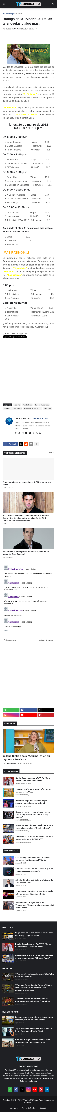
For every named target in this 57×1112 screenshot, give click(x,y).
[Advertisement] (30, 36)
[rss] (37, 433)
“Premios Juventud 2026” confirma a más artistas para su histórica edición (34, 892)
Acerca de (14, 1108)
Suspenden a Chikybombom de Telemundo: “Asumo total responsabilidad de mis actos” (35, 905)
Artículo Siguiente (46, 640)
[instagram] (22, 433)
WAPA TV (47, 408)
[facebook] (16, 433)
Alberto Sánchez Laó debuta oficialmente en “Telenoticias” (34, 881)
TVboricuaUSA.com (30, 1100)
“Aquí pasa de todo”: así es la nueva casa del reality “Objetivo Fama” (34, 934)
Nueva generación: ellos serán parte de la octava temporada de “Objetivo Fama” (34, 826)
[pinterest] (30, 433)
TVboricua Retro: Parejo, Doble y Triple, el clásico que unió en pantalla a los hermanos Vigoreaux (34, 987)
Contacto (43, 1108)
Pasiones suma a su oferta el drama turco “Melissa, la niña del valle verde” (34, 1018)
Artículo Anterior (10, 640)
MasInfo (19, 14)
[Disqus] (28, 597)
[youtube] (26, 433)
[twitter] (19, 433)
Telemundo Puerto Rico (12, 408)
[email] (40, 433)
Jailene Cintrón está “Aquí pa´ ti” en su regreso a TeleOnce (26, 758)
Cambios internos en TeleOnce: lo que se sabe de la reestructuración (34, 870)
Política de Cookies (28, 1108)
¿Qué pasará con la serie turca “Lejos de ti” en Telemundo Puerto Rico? (33, 1029)
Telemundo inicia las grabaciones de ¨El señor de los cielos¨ (27, 483)
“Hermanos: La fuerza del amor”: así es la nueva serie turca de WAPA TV (34, 837)
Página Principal (9, 14)
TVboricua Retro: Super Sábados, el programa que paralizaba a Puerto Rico (32, 999)
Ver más (51, 453)
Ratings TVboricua (41, 405)
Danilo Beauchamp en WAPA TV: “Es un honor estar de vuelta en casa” (33, 779)
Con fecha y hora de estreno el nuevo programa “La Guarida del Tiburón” (33, 858)
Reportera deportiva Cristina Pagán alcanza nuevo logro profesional (31, 802)
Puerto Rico (27, 405)
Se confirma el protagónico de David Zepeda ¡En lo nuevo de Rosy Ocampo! (26, 552)
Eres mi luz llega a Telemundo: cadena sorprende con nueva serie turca (32, 1041)
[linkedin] (33, 433)
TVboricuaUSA (39, 418)
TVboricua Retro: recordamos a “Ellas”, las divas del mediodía (34, 975)
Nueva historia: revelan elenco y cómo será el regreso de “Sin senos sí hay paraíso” (33, 814)
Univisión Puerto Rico (32, 408)
